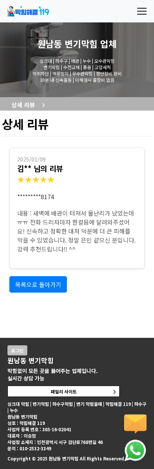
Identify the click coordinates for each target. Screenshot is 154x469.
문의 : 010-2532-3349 (29, 448)
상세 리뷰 (23, 104)
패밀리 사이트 (64, 391)
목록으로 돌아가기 (38, 284)
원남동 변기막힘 (67, 43)
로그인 (17, 350)
